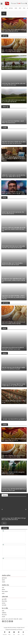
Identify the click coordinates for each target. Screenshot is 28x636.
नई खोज (16, 8)
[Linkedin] (10, 621)
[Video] (14, 632)
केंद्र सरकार (4, 614)
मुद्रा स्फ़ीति (4, 599)
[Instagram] (5, 621)
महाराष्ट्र (3, 603)
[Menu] (23, 632)
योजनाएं (24, 8)
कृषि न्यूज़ (6, 8)
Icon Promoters (19, 629)
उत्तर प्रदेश (4, 605)
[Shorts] (18, 632)
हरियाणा (3, 589)
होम (2, 8)
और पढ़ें (4, 523)
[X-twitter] (7, 621)
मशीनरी (20, 8)
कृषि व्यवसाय (11, 8)
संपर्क (6, 619)
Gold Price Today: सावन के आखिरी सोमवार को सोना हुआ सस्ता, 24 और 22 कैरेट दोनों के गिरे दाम (16, 13)
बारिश (3, 610)
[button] (2, 24)
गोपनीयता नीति (15, 619)
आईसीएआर (4, 612)
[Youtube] (12, 621)
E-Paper (9, 634)
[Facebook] (3, 621)
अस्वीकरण (20, 619)
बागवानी (3, 616)
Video (14, 634)
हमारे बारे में (3, 619)
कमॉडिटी (25, 18)
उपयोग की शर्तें (10, 619)
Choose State (5, 634)
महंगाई (3, 593)
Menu (23, 634)
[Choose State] (4, 632)
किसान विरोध (4, 601)
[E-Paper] (9, 632)
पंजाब (3, 587)
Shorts (19, 634)
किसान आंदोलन (5, 591)
